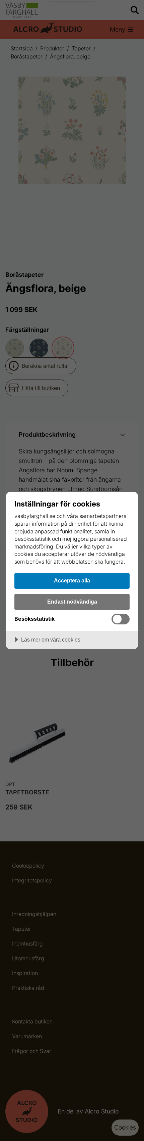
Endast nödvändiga (72, 602)
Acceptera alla (72, 580)
